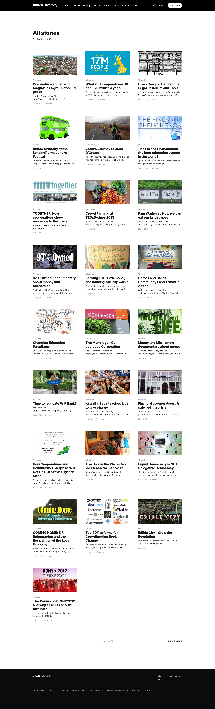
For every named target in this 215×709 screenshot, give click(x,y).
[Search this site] (154, 5)
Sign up (160, 677)
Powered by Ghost (175, 676)
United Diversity (45, 5)
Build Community (82, 5)
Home (67, 5)
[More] (135, 5)
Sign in (162, 5)
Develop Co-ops (102, 5)
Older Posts (175, 641)
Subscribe (175, 5)
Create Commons (122, 5)
